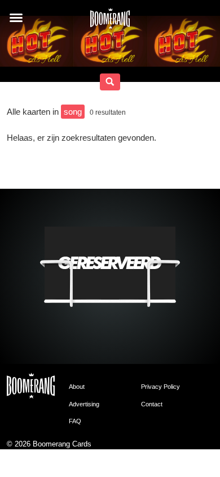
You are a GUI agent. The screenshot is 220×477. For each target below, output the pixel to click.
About (77, 386)
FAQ (75, 421)
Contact (151, 404)
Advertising (84, 404)
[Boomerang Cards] (110, 22)
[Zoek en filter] (110, 81)
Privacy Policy (160, 386)
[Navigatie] (16, 18)
